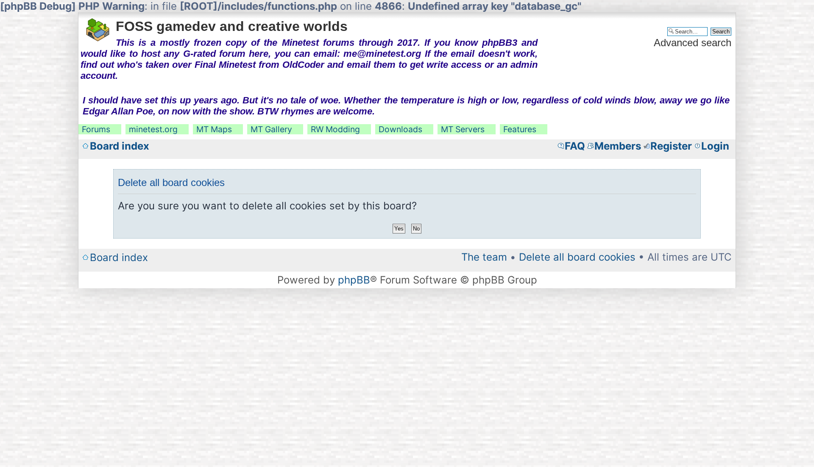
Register (671, 146)
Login (715, 146)
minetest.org (153, 129)
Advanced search (692, 42)
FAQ (575, 146)
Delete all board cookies (577, 257)
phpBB (354, 280)
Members (617, 146)
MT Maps (214, 129)
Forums (96, 129)
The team (484, 257)
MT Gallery (271, 129)
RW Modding (335, 129)
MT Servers (463, 129)
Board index (119, 146)
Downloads (400, 129)
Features (519, 129)
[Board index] (98, 27)
